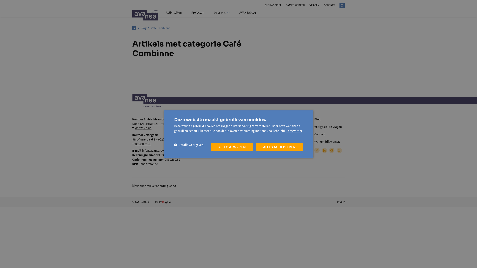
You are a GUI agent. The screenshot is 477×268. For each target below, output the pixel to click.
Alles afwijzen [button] (232, 147)
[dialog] (238, 134)
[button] (188, 145)
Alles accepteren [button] (279, 147)
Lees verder (294, 131)
